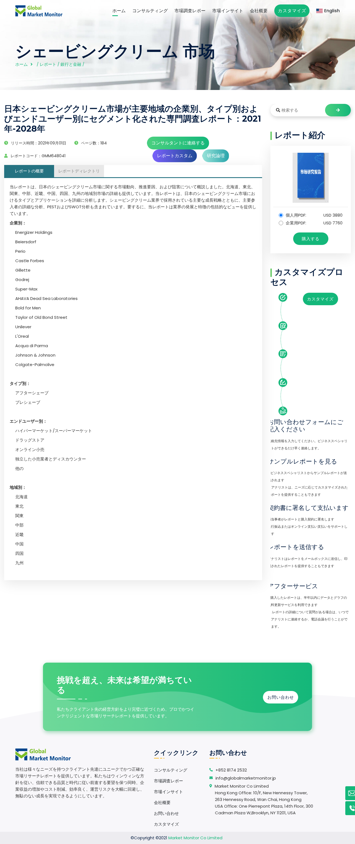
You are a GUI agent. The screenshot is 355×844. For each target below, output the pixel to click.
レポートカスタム (174, 155)
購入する (311, 239)
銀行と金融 (70, 64)
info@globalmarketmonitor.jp (245, 778)
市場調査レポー (190, 10)
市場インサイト (227, 10)
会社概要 (259, 10)
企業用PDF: (314, 223)
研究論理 (216, 155)
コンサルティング (150, 10)
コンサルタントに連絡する (178, 143)
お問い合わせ (280, 697)
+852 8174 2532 (231, 770)
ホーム (119, 10)
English (332, 10)
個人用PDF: (314, 215)
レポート (48, 64)
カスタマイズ (292, 10)
